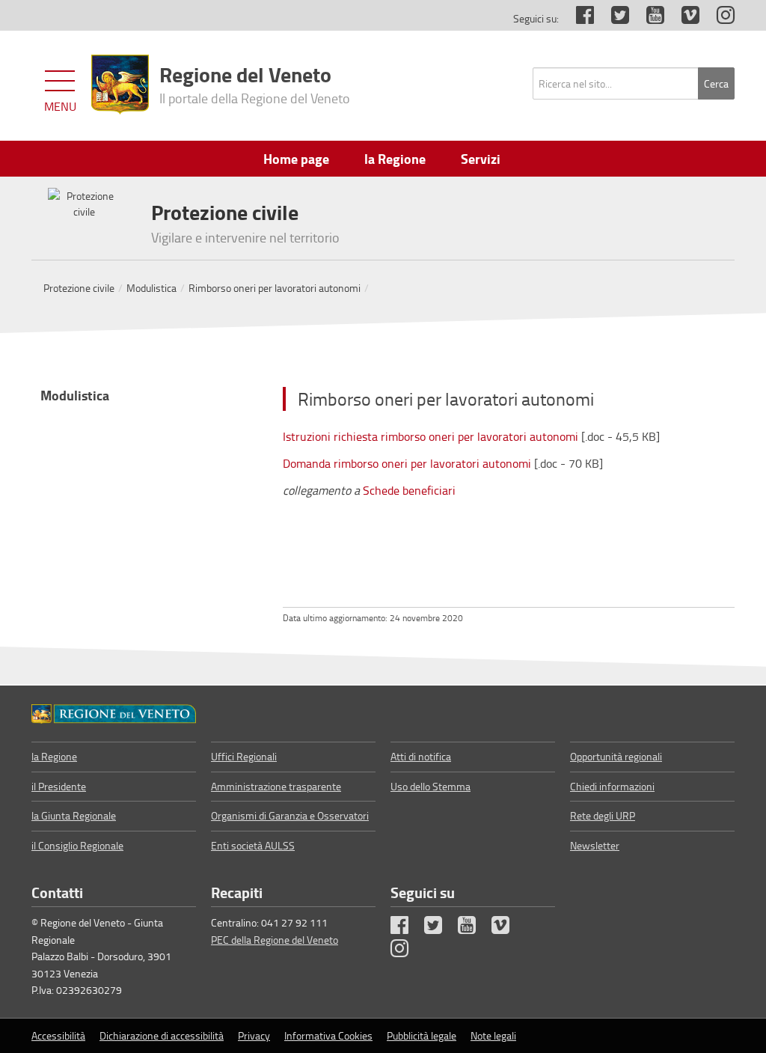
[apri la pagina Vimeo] (683, 18)
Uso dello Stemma (430, 786)
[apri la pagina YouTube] (647, 18)
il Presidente (58, 786)
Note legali (493, 1035)
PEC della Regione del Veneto (274, 940)
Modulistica (151, 288)
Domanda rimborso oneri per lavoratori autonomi (407, 463)
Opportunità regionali (616, 756)
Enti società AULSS (253, 845)
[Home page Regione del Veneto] (120, 85)
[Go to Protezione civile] (113, 714)
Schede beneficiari (409, 490)
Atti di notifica (420, 756)
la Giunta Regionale (73, 815)
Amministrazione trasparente (276, 786)
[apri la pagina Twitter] (612, 18)
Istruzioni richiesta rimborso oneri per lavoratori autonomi (432, 436)
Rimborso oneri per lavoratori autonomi (275, 288)
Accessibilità (58, 1035)
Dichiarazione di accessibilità (161, 1035)
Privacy (254, 1035)
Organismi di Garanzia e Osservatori (290, 815)
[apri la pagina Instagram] (718, 18)
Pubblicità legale (421, 1035)
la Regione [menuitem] (395, 158)
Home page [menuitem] (296, 158)
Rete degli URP (602, 815)
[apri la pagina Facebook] (577, 18)
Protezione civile (78, 288)
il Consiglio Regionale (77, 845)
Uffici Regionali (244, 756)
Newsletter (594, 845)
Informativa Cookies (328, 1035)
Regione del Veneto (254, 83)
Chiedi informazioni (612, 786)
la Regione (54, 756)
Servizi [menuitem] (480, 158)
